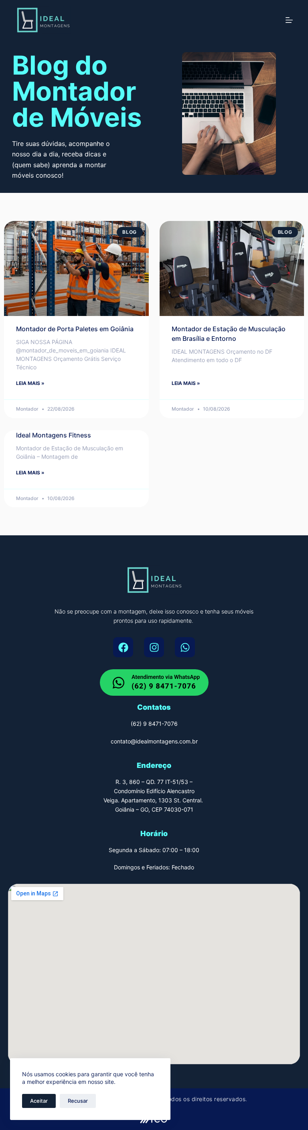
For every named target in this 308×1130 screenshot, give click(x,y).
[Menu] (289, 20)
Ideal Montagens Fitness (53, 435)
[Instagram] (154, 647)
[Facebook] (123, 647)
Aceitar (39, 1101)
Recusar (78, 1101)
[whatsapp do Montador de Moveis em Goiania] (154, 682)
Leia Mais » (30, 383)
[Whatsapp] (185, 647)
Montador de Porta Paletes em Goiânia (75, 329)
